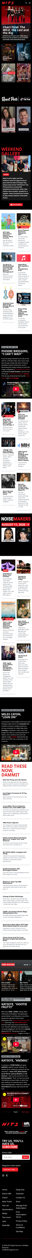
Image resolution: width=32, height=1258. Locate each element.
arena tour (9, 1033)
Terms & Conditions (20, 1226)
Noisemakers (7, 1209)
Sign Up (25, 1157)
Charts (5, 1197)
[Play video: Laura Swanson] (8, 120)
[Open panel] (30, 3)
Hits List (5, 1205)
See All (26, 965)
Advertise (20, 1193)
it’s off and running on (19, 374)
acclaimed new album (22, 369)
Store (18, 1201)
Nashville (6, 1225)
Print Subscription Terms (21, 1214)
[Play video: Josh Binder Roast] (24, 120)
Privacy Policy (21, 1221)
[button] (26, 1112)
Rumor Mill (6, 1193)
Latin (4, 1221)
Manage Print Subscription (21, 1206)
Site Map (19, 1231)
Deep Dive (20, 1189)
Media (4, 1213)
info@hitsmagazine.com (10, 1250)
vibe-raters (8, 964)
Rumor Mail (7, 1152)
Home (4, 1189)
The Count (6, 1217)
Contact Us (20, 1197)
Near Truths (7, 1201)
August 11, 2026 (13, 524)
